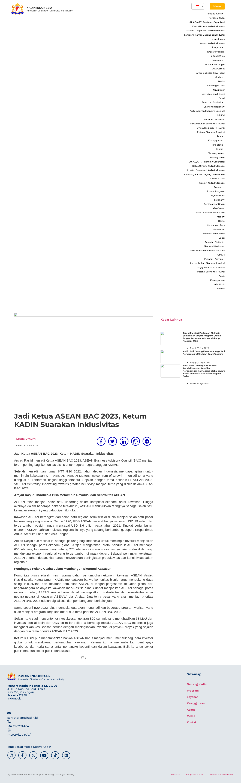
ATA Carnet (218, 68)
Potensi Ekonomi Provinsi (211, 132)
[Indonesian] (196, 6)
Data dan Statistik (212, 102)
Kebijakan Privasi (195, 774)
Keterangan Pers (216, 85)
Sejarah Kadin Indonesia (212, 43)
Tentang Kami (214, 13)
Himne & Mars (217, 39)
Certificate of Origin (214, 64)
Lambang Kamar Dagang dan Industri (204, 34)
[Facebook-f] (22, 755)
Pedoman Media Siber (222, 774)
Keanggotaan (215, 140)
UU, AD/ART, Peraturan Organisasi (206, 22)
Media (218, 77)
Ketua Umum (26, 438)
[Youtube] (44, 755)
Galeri (222, 98)
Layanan (217, 60)
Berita (221, 81)
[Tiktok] (55, 755)
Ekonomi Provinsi (213, 119)
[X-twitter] (33, 755)
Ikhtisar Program (216, 51)
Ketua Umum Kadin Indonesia (208, 26)
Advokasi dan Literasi (213, 94)
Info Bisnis (217, 144)
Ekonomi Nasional (213, 106)
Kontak (219, 149)
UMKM (221, 115)
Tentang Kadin (217, 18)
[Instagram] (11, 755)
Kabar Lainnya (171, 319)
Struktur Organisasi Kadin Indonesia (205, 30)
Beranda (175, 774)
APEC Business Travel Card (210, 73)
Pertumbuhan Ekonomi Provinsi (207, 123)
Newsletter (219, 89)
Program (217, 47)
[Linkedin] (66, 755)
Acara (220, 136)
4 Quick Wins (217, 56)
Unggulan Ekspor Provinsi (211, 128)
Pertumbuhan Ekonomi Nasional (207, 111)
